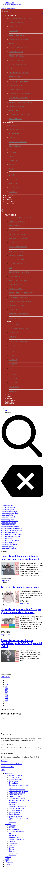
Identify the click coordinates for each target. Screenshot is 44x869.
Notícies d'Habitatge (8, 523)
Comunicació (14, 26)
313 (6, 698)
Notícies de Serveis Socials (10, 540)
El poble (9, 122)
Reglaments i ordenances (19, 81)
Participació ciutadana (18, 39)
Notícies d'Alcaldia (7, 509)
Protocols (13, 110)
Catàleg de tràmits (17, 22)
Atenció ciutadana (16, 56)
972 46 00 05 (9, 3)
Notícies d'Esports (7, 519)
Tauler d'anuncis (15, 119)
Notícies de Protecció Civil (10, 536)
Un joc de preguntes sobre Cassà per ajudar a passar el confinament (21, 611)
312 (6, 696)
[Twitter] (42, 14)
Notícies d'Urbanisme (8, 542)
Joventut (13, 165)
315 (6, 702)
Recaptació (13, 43)
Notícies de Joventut (8, 525)
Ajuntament (10, 16)
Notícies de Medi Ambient (10, 526)
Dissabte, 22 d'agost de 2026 (9, 8)
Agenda (8, 199)
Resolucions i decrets (18, 47)
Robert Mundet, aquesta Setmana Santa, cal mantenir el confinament (20, 557)
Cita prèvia (10, 202)
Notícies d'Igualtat (7, 546)
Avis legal (4, 761)
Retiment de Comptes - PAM (19, 114)
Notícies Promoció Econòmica (11, 534)
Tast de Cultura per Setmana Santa (20, 587)
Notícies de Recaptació (9, 532)
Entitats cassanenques (18, 129)
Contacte (9, 204)
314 (6, 700)
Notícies (9, 195)
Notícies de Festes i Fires (9, 521)
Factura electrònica (17, 64)
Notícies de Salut (7, 538)
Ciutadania (13, 125)
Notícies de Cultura (7, 515)
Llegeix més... (5, 581)
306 (6, 684)
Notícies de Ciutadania (9, 511)
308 (6, 688)
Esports (12, 156)
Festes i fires (14, 133)
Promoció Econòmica (18, 142)
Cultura (12, 152)
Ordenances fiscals (17, 35)
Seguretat (13, 192)
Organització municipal (19, 73)
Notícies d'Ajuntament (9, 507)
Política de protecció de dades (11, 764)
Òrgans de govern (16, 106)
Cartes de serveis (16, 89)
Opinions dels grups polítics (20, 102)
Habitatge (13, 183)
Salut (11, 169)
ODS (10, 68)
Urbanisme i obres (16, 52)
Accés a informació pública (20, 18)
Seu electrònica (15, 85)
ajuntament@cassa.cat (13, 5)
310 (6, 692)
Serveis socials (15, 146)
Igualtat (12, 137)
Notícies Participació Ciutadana (12, 530)
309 (6, 690)
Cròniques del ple (7, 505)
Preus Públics (14, 77)
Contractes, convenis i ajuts (21, 94)
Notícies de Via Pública (9, 544)
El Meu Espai (13, 31)
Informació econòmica (18, 98)
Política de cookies (7, 767)
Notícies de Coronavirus (9, 513)
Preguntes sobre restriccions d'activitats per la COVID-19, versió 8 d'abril (21, 643)
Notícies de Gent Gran (8, 548)
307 (6, 686)
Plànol (8, 197)
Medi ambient (14, 187)
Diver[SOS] (13, 175)
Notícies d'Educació (8, 517)
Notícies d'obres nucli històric (11, 528)
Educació (13, 179)
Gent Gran (13, 160)
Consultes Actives (16, 60)
